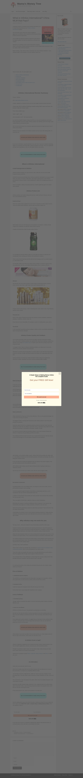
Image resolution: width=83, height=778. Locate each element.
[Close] (60, 373)
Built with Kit (41, 403)
